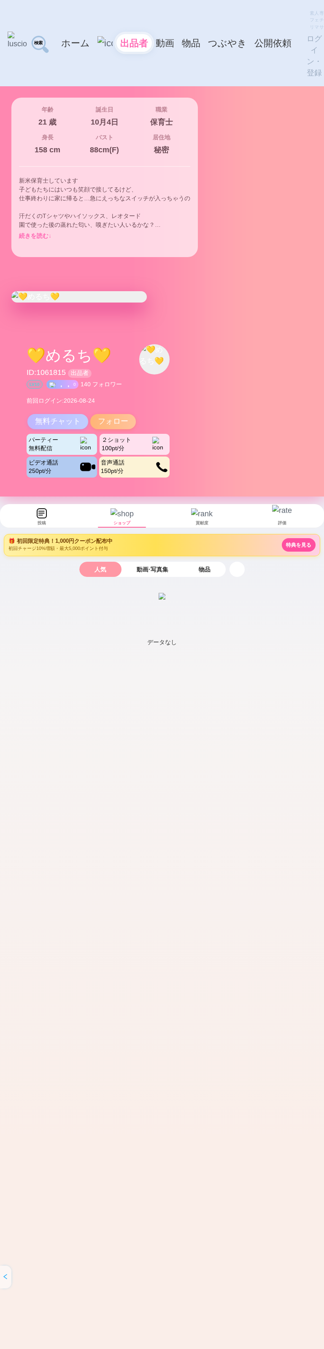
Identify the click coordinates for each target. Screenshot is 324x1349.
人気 (100, 569)
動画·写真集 (152, 569)
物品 (205, 569)
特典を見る (298, 545)
